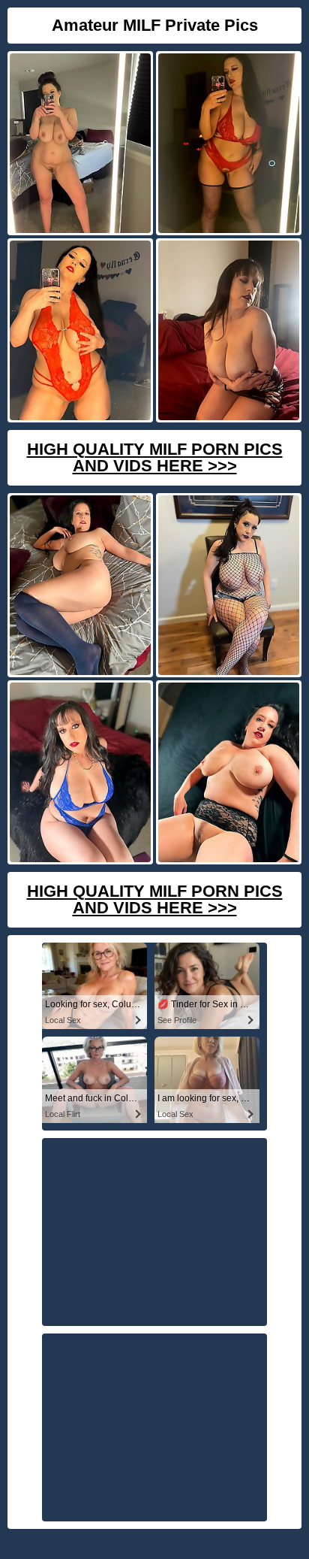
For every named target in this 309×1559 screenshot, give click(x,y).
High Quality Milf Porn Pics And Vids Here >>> (155, 457)
